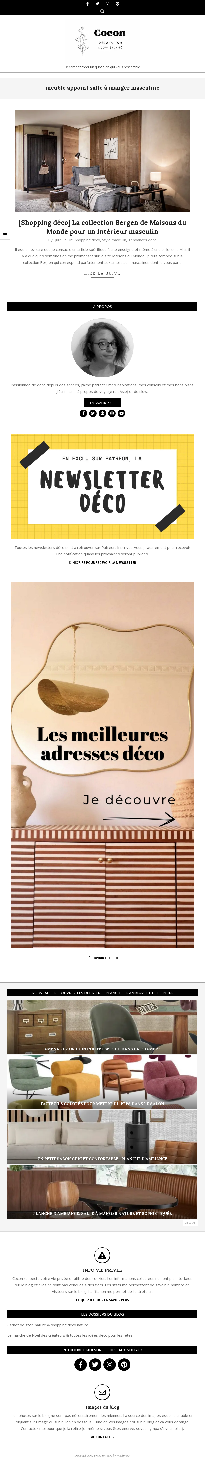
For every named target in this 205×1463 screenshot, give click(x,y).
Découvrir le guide (102, 958)
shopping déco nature (69, 1324)
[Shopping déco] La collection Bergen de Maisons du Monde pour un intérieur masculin (102, 227)
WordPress (123, 1455)
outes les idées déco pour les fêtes (102, 1335)
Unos (97, 1455)
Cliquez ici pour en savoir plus (102, 1300)
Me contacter (102, 1437)
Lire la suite (102, 273)
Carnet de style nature (27, 1324)
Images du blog (103, 1407)
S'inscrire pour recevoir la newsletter (102, 562)
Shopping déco (87, 239)
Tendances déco (142, 239)
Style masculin (114, 239)
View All (191, 1223)
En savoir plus (102, 403)
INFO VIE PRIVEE (102, 1270)
